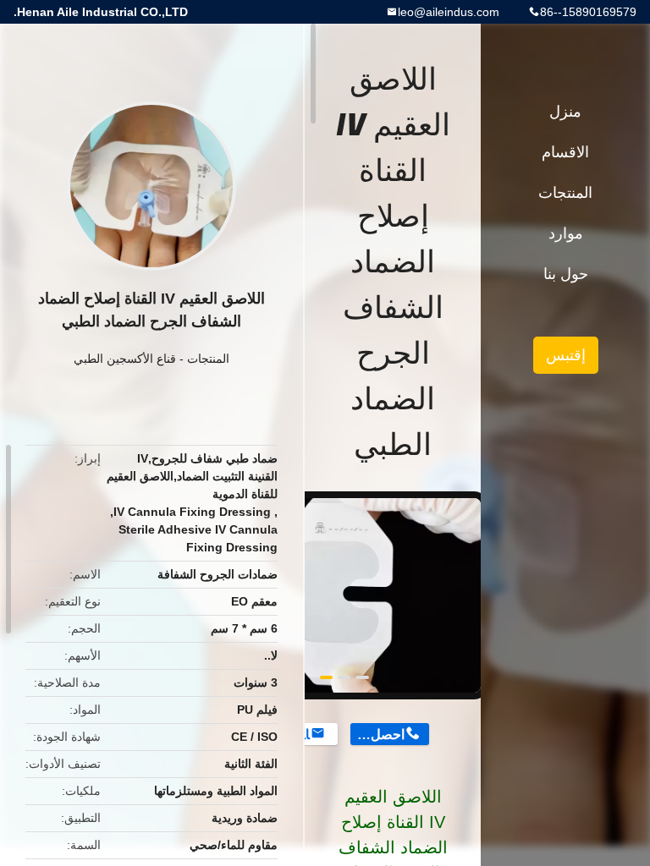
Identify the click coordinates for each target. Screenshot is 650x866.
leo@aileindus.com (448, 12)
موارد (565, 233)
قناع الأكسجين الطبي (125, 358)
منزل (565, 111)
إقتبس (566, 355)
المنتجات (208, 358)
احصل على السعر (377, 734)
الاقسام (565, 152)
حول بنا (565, 274)
